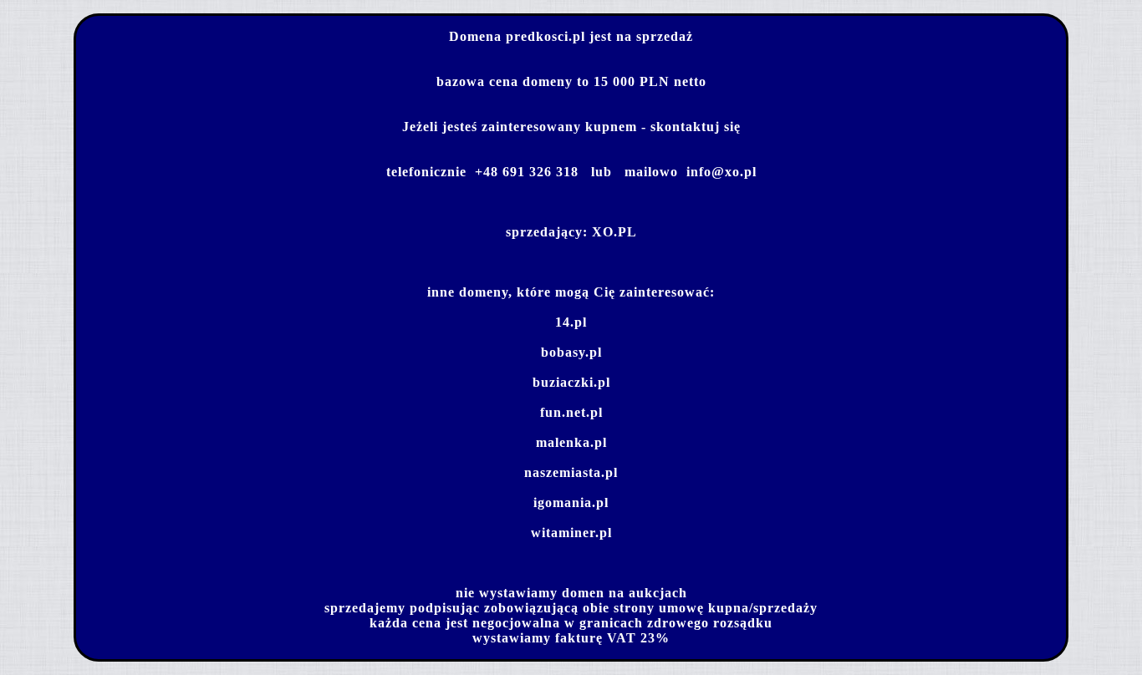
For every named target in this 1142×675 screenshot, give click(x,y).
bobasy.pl (571, 352)
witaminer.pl (571, 532)
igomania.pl (571, 502)
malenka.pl (571, 442)
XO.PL (614, 232)
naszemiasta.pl (571, 472)
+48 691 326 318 (527, 172)
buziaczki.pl (571, 382)
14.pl (571, 322)
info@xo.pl (721, 172)
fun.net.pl (571, 412)
